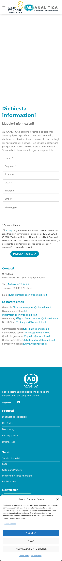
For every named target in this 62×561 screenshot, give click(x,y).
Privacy (9, 230)
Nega (31, 540)
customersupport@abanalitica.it (29, 294)
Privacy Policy (36, 555)
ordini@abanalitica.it (37, 328)
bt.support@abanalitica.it (32, 322)
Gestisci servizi (10, 524)
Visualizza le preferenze (31, 548)
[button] (57, 499)
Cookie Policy (24, 555)
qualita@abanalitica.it (38, 336)
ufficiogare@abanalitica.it (41, 339)
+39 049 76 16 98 (19, 284)
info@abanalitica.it (36, 343)
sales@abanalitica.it (38, 332)
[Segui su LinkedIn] (18, 402)
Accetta (31, 532)
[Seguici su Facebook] (15, 402)
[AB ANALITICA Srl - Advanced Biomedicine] (33, 7)
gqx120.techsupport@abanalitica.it (38, 318)
